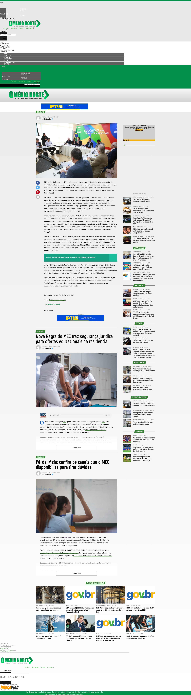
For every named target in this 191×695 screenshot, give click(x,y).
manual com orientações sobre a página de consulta (92, 555)
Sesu (103, 422)
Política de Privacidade (12, 12)
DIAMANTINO (4, 44)
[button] (3, 3)
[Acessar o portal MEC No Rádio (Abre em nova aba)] (43, 415)
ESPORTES (3, 52)
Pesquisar (4, 33)
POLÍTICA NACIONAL (7, 50)
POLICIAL (3, 49)
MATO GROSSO (5, 47)
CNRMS (93, 424)
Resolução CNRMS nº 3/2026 (95, 430)
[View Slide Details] (64, 109)
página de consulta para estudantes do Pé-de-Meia (59, 553)
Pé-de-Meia (66, 537)
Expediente (25, 73)
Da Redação (47, 119)
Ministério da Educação (57, 300)
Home (2, 42)
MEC (64, 422)
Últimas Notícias (12, 16)
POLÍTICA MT (4, 45)
